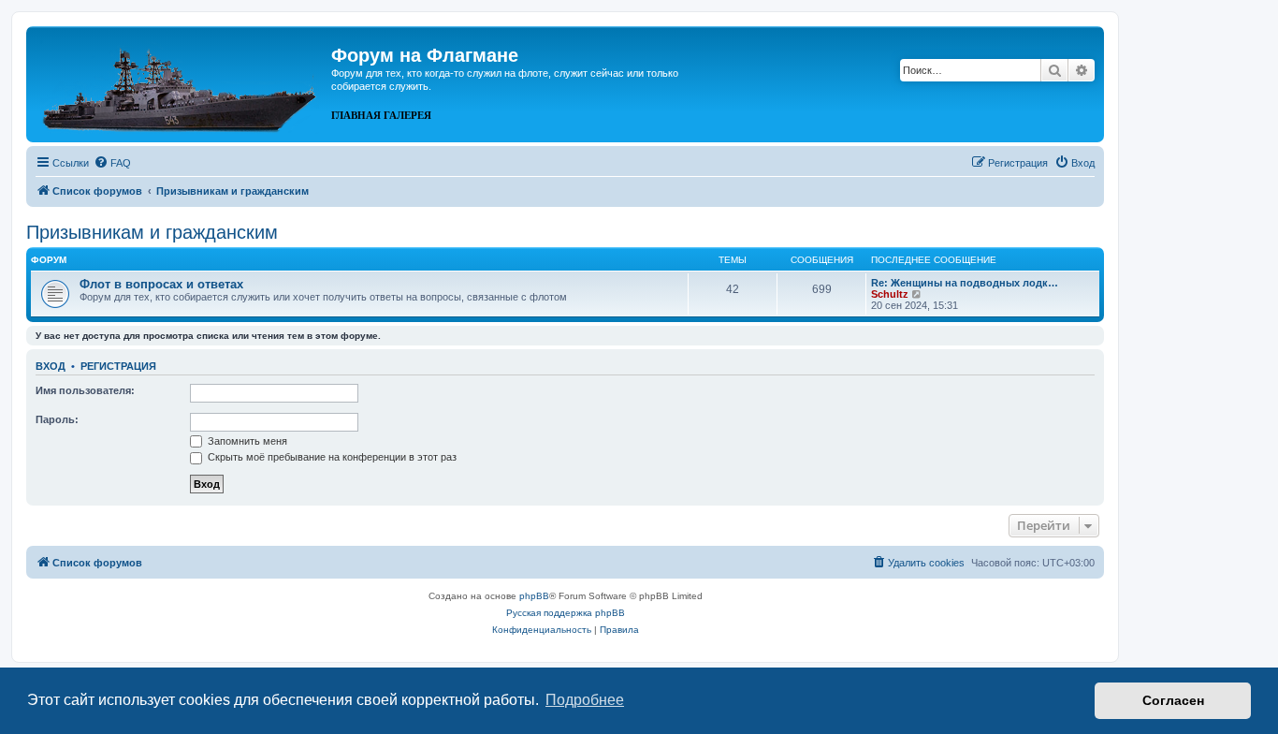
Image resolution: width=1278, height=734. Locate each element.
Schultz (889, 294)
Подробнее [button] (584, 700)
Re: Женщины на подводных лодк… (964, 282)
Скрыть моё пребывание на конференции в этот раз (331, 456)
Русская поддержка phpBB (565, 613)
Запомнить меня (246, 441)
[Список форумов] (181, 82)
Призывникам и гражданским (152, 232)
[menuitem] (112, 163)
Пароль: (57, 419)
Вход (50, 366)
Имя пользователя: (85, 390)
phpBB (534, 596)
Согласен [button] (1173, 700)
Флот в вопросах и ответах (161, 284)
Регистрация (118, 366)
